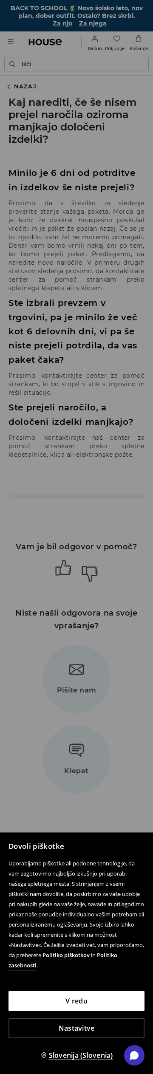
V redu (76, 1001)
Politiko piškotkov (66, 955)
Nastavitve (77, 1028)
